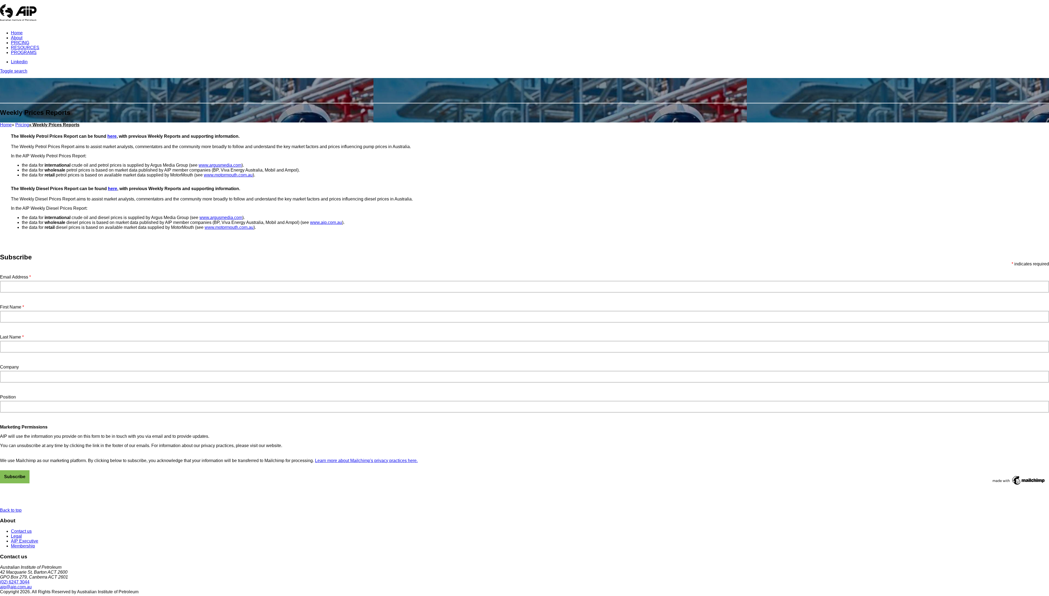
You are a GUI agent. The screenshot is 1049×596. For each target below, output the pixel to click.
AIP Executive (24, 541)
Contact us (21, 531)
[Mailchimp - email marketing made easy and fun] (1019, 484)
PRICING (20, 42)
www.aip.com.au (326, 222)
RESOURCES (25, 47)
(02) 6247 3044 (15, 582)
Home (17, 33)
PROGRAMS (24, 52)
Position (8, 397)
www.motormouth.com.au (228, 175)
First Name (12, 307)
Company (9, 367)
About (16, 37)
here (112, 136)
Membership (23, 546)
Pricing (22, 124)
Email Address (15, 277)
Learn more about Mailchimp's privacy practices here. (366, 460)
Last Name (12, 337)
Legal (16, 536)
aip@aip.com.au (16, 587)
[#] (1025, 593)
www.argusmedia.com (220, 165)
